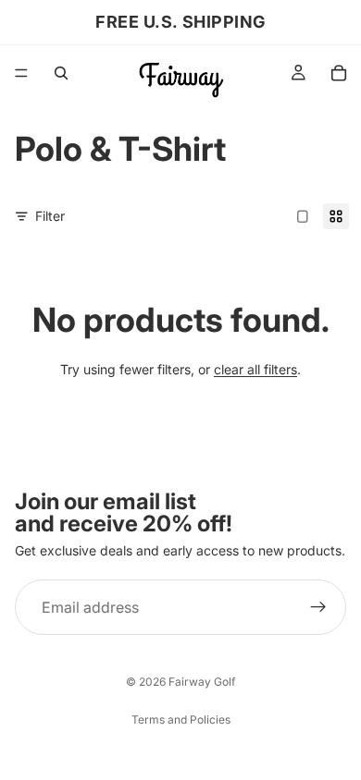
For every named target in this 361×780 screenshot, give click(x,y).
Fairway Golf (201, 682)
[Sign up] (318, 607)
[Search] (61, 73)
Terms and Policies (180, 719)
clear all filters (255, 369)
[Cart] (338, 73)
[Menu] (21, 73)
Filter (50, 216)
